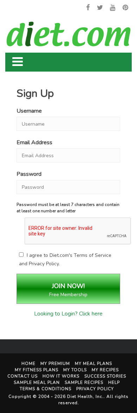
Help (114, 382)
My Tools (75, 370)
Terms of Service (92, 255)
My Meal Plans (93, 363)
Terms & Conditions (45, 389)
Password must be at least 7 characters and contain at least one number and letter (68, 208)
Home (28, 363)
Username (29, 111)
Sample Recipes (84, 382)
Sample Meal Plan (37, 382)
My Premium (55, 363)
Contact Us (22, 376)
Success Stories (105, 376)
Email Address (34, 142)
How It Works (61, 376)
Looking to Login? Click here (68, 314)
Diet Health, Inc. (85, 396)
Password (29, 174)
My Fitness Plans (36, 370)
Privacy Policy (44, 263)
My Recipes (105, 370)
